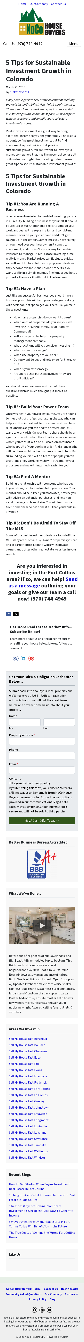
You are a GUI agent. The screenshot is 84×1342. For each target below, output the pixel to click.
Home (22, 4)
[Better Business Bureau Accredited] (42, 864)
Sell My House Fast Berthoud (28, 1039)
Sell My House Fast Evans (25, 1070)
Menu (73, 44)
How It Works (69, 1289)
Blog (52, 1299)
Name (13, 716)
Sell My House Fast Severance (28, 1139)
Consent (15, 778)
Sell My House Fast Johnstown (29, 1107)
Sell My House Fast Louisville (28, 1126)
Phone (13, 750)
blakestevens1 (19, 92)
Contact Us (58, 4)
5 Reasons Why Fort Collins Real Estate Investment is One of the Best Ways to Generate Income (41, 1211)
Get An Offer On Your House (23, 1289)
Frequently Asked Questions (24, 1294)
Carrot (64, 1337)
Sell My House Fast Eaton (25, 1057)
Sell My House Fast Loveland (27, 1132)
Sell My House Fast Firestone (28, 1076)
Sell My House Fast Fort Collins (29, 1089)
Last (45, 728)
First (11, 728)
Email (13, 764)
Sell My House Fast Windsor (27, 1158)
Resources (71, 1294)
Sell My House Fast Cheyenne (28, 1051)
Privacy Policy (37, 1299)
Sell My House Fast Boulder (27, 1045)
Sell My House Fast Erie (24, 1064)
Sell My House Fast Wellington (29, 1151)
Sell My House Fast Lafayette (28, 1114)
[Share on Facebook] (8, 614)
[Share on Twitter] (16, 614)
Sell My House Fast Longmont (29, 1120)
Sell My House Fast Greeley (26, 1101)
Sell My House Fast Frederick (27, 1082)
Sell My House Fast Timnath (27, 1145)
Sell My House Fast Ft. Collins (28, 1095)
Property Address (22, 735)
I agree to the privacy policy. (31, 783)
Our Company (39, 4)
